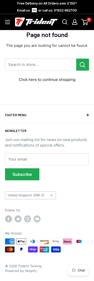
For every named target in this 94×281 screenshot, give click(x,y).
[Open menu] (7, 22)
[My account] (74, 22)
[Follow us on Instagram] (27, 218)
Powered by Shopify (21, 271)
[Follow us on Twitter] (18, 218)
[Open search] (65, 22)
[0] (85, 22)
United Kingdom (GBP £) (26, 195)
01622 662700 (65, 10)
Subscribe (22, 174)
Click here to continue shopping (47, 79)
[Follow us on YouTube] (37, 218)
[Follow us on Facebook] (8, 218)
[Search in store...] (82, 65)
